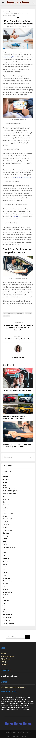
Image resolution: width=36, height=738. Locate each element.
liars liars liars (18, 2)
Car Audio (6, 505)
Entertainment (7, 519)
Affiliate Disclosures (7, 656)
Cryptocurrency (8, 513)
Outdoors (6, 572)
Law (4, 555)
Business (6, 499)
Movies (5, 561)
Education (6, 516)
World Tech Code (8, 623)
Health (5, 541)
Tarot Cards (6, 600)
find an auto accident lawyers (22, 177)
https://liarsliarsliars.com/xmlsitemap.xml (13, 687)
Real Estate (6, 578)
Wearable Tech (7, 615)
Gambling (6, 533)
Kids (4, 553)
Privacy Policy (5, 659)
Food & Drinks (7, 530)
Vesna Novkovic (12, 26)
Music (5, 564)
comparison (11, 313)
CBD (4, 510)
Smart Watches (7, 592)
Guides (5, 538)
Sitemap (3, 662)
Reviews (5, 583)
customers (20, 313)
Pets (4, 575)
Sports (5, 598)
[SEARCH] (31, 457)
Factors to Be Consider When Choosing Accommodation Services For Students (18, 327)
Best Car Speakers (8, 488)
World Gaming (7, 617)
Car (18, 18)
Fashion (5, 522)
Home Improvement (9, 547)
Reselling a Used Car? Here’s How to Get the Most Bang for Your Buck (17, 445)
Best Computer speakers (10, 491)
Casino (5, 507)
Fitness (5, 527)
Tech (4, 603)
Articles (5, 476)
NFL (4, 569)
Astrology (6, 479)
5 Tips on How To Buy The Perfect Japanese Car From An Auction (14, 417)
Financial (6, 524)
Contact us (4, 664)
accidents (17, 216)
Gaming (5, 536)
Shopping (6, 316)
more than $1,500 (8, 57)
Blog (4, 496)
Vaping (5, 612)
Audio (5, 482)
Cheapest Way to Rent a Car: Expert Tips (17, 390)
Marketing (6, 558)
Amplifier (6, 474)
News (4, 567)
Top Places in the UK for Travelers (18, 338)
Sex (4, 586)
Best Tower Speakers (9, 493)
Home (5, 544)
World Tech (6, 620)
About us (3, 653)
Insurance (28, 313)
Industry (5, 550)
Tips (4, 606)
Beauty (5, 485)
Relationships (7, 581)
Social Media (7, 595)
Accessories (7, 471)
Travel (5, 609)
